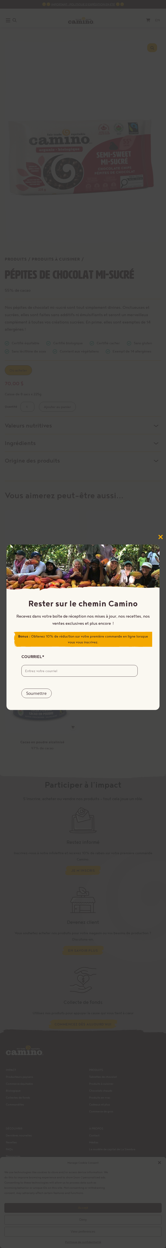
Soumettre (36, 693)
